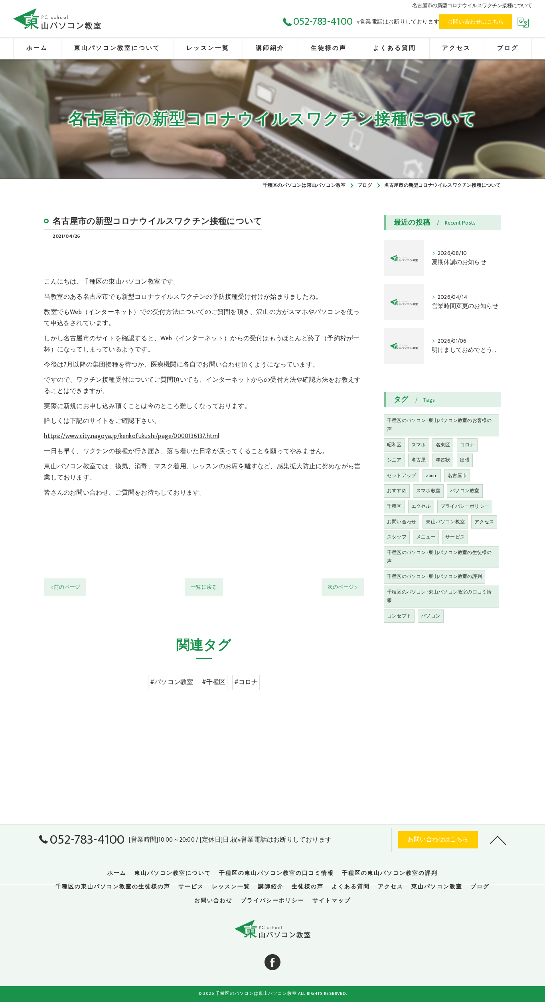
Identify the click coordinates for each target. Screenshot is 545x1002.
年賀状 (443, 460)
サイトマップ (331, 900)
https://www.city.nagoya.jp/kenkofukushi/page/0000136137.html (131, 436)
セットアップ (401, 475)
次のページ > (342, 587)
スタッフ (397, 537)
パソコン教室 (464, 491)
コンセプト (399, 616)
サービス (455, 537)
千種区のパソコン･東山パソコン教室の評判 (434, 576)
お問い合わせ (401, 522)
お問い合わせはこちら (475, 21)
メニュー (426, 537)
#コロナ (246, 682)
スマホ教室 (428, 491)
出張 (465, 460)
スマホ (418, 445)
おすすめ (397, 491)
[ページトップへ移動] (498, 840)
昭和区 (394, 445)
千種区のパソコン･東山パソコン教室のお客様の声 (439, 424)
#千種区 (214, 682)
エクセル (421, 506)
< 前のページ (65, 587)
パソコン (430, 616)
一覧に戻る (204, 587)
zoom (432, 475)
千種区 (394, 506)
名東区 (443, 445)
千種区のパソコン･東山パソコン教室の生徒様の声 (439, 556)
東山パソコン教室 (445, 522)
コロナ (467, 445)
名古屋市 (457, 475)
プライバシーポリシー (464, 506)
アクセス (484, 522)
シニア (394, 460)
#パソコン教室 (171, 682)
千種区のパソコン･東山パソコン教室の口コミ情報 (439, 596)
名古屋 (418, 460)
